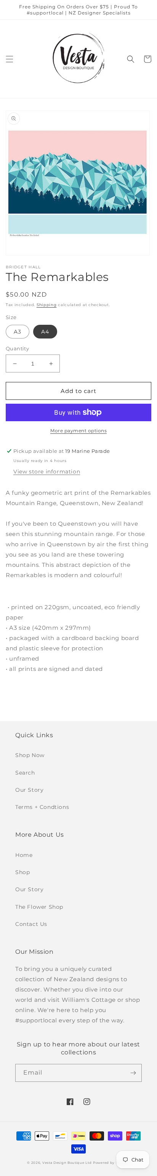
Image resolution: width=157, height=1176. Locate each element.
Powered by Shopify (111, 1163)
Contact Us (31, 924)
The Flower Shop (39, 906)
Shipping (47, 304)
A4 (45, 331)
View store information (46, 471)
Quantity (17, 348)
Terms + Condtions (42, 807)
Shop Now (30, 755)
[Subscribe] (133, 1073)
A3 (17, 331)
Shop (22, 872)
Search (25, 772)
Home (23, 855)
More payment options (78, 430)
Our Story (29, 789)
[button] (9, 59)
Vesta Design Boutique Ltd (67, 1163)
